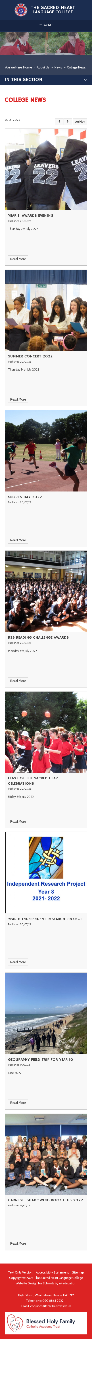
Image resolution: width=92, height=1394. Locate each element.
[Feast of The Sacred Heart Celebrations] (46, 732)
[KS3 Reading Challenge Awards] (46, 591)
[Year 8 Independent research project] (46, 872)
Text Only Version (20, 1272)
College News (76, 67)
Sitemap (78, 1272)
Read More (18, 259)
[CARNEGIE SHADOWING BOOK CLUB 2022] (46, 1154)
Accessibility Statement (52, 1272)
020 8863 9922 (53, 1301)
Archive (80, 122)
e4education (67, 1283)
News (58, 67)
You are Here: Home (18, 67)
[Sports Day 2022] (46, 450)
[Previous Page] (59, 121)
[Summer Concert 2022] (46, 310)
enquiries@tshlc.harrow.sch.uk (50, 1306)
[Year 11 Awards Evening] (46, 169)
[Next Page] (67, 121)
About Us (43, 67)
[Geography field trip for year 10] (46, 1013)
